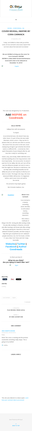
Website (10, 243)
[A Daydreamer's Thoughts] (16, 8)
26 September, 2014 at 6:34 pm (9, 332)
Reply (3, 334)
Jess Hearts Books (8, 331)
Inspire (14, 297)
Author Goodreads (18, 248)
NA (23, 28)
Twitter (21, 243)
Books (10, 28)
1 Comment (27, 302)
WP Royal (19, 419)
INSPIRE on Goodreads (18, 116)
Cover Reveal (17, 28)
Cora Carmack (6, 297)
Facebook (11, 246)
